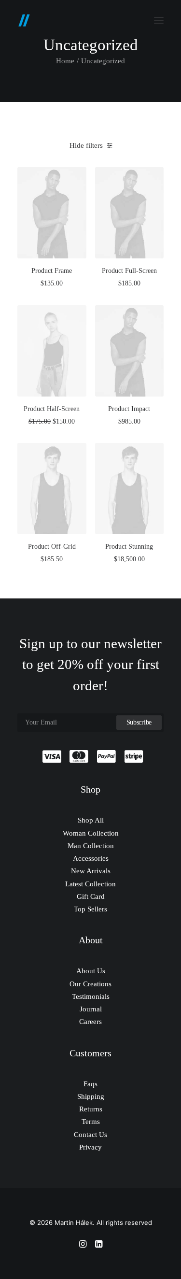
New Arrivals (91, 871)
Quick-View (75, 178)
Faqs (90, 1084)
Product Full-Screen (129, 270)
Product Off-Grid (52, 546)
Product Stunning (129, 546)
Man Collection (91, 846)
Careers (90, 1021)
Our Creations (90, 984)
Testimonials (91, 996)
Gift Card (91, 896)
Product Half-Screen (52, 408)
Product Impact (129, 408)
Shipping (90, 1096)
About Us (90, 971)
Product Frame (51, 270)
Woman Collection (91, 833)
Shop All (91, 820)
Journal (91, 1009)
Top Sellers (90, 909)
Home (65, 61)
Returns (90, 1109)
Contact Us (90, 1134)
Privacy (90, 1147)
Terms (91, 1121)
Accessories (91, 858)
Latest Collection (90, 884)
